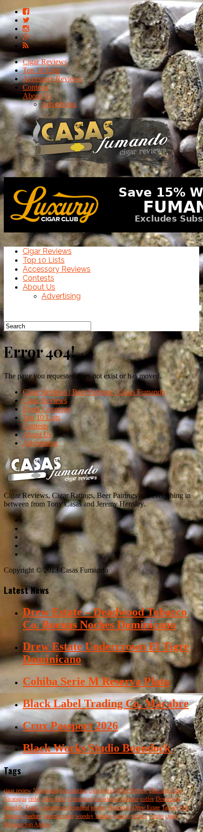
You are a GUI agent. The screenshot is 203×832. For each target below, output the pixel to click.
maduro (33, 816)
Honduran (119, 807)
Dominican (80, 799)
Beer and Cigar (166, 790)
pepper (98, 807)
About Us (37, 96)
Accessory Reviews (52, 79)
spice (60, 799)
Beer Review (132, 790)
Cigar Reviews (45, 62)
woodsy (84, 816)
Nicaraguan (46, 790)
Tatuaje (170, 807)
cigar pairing (103, 790)
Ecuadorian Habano (116, 799)
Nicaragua (15, 799)
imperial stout (58, 816)
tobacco (121, 816)
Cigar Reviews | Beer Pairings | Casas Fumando (94, 392)
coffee (147, 799)
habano (103, 816)
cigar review (17, 790)
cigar (47, 799)
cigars (171, 816)
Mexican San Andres (27, 824)
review (139, 816)
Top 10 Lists (41, 70)
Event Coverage (47, 409)
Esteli (31, 807)
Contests (35, 87)
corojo (156, 816)
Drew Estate (146, 807)
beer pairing (73, 790)
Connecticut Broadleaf (64, 807)
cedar (34, 799)
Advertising (59, 104)
